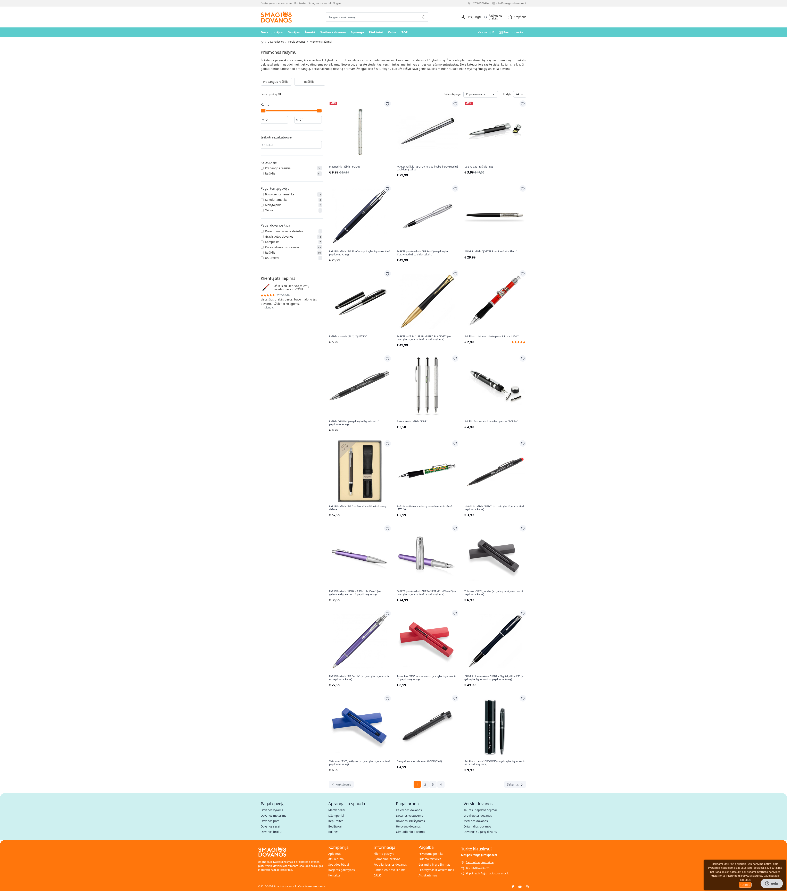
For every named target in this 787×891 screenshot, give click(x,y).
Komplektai (272, 242)
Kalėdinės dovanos (409, 810)
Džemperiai (336, 815)
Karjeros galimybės (341, 870)
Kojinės (333, 832)
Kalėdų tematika (276, 200)
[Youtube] (520, 886)
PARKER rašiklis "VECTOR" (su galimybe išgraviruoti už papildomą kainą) (427, 168)
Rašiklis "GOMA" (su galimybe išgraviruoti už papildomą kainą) (354, 423)
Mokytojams (273, 205)
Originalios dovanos (477, 826)
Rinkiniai (376, 32)
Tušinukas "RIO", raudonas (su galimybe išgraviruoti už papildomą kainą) (426, 678)
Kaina (392, 32)
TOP (404, 32)
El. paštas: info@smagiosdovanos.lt (487, 873)
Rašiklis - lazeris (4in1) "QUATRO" (348, 336)
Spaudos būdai (338, 864)
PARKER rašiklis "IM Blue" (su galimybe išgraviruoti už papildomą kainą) (359, 253)
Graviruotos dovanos (279, 236)
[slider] (263, 111)
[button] (471, 17)
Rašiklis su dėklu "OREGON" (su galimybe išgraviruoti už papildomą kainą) (494, 763)
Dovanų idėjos (272, 32)
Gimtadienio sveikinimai (389, 870)
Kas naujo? (486, 32)
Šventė (310, 32)
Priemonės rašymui (320, 41)
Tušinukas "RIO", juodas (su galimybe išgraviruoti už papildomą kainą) (493, 593)
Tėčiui (269, 210)
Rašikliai (309, 82)
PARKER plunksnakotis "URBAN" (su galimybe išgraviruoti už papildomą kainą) (422, 253)
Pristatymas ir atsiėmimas (276, 3)
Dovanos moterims (273, 815)
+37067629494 (480, 3)
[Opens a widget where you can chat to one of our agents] (771, 884)
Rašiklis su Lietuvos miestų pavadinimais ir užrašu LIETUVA (425, 508)
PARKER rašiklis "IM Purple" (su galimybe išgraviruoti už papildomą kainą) (359, 678)
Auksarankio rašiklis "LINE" (412, 421)
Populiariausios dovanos (390, 864)
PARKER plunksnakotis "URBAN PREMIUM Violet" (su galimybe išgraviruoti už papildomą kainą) (426, 593)
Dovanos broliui (271, 832)
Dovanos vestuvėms (409, 815)
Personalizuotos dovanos (282, 247)
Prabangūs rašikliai (276, 82)
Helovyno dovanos (408, 826)
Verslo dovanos (296, 41)
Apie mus (334, 854)
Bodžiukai (335, 826)
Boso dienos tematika (279, 194)
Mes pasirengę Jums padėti (479, 855)
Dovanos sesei (270, 826)
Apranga (357, 32)
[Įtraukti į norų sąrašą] (387, 103)
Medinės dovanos (476, 821)
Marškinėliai (336, 810)
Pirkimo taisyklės (430, 859)
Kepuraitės (335, 821)
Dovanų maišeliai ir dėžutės (284, 231)
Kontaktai (300, 3)
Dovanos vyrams (272, 810)
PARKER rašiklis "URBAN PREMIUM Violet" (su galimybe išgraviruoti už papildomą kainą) (355, 593)
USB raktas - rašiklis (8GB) (479, 166)
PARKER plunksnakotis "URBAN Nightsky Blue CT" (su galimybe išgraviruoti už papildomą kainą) (494, 678)
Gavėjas (294, 32)
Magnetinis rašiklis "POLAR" (345, 166)
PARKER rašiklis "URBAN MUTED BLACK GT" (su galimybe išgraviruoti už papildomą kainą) (424, 338)
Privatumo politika (431, 854)
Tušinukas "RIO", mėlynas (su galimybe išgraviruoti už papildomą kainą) (359, 763)
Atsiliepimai (336, 859)
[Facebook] (512, 886)
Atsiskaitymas (428, 875)
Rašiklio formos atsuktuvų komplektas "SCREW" (491, 421)
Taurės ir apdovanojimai (480, 810)
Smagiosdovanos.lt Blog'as (324, 3)
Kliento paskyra (384, 854)
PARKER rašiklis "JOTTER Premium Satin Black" (490, 251)
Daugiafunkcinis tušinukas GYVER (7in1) (419, 761)
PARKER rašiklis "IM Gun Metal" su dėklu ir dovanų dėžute (357, 508)
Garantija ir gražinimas (434, 864)
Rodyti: (507, 94)
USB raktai (272, 258)
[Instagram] (527, 886)
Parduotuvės (513, 32)
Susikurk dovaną (333, 32)
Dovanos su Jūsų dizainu (480, 832)
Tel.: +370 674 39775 (477, 868)
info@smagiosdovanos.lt (511, 3)
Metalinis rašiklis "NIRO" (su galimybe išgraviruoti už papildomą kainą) (494, 508)
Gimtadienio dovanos (410, 832)
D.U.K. (377, 875)
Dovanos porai (270, 821)
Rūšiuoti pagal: (453, 94)
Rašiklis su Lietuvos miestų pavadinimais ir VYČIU (492, 336)
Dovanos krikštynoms (410, 821)
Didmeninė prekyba (386, 859)
